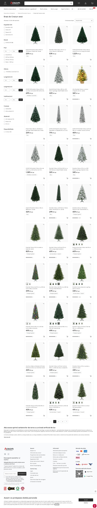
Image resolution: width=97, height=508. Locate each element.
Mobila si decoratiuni (10, 9)
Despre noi (33, 450)
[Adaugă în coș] (44, 60)
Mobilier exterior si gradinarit (28, 9)
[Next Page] (66, 421)
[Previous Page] (50, 421)
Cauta (20, 51)
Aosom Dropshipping (35, 465)
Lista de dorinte (34, 475)
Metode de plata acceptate (60, 450)
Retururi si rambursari (58, 455)
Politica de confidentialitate (14, 481)
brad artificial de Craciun (50, 434)
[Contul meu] (85, 3)
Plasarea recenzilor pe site (60, 465)
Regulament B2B (34, 459)
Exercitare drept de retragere (38, 479)
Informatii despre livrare (59, 452)
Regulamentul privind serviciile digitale (61, 468)
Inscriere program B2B (36, 457)
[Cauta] (71, 3)
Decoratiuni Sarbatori (9, 13)
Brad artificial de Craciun (24, 13)
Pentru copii (54, 9)
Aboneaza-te (22, 473)
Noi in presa (33, 463)
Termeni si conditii (57, 459)
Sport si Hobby (65, 9)
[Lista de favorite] (79, 3)
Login (31, 471)
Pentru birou (43, 9)
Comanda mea (34, 473)
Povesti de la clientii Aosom (37, 461)
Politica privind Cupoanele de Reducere (60, 471)
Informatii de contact (35, 452)
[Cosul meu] (92, 3)
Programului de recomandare (37, 455)
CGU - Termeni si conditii (59, 463)
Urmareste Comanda (35, 481)
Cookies (55, 461)
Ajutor (31, 477)
